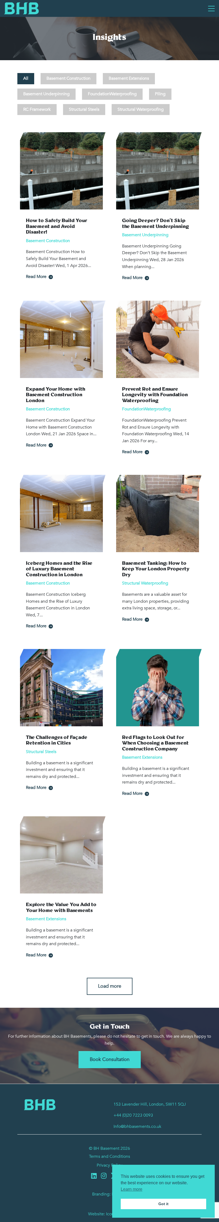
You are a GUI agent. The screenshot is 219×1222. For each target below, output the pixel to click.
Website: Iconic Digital (109, 1214)
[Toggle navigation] (211, 8)
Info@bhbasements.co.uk (137, 1126)
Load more (109, 986)
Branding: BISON (109, 1194)
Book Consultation (110, 1059)
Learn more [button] (131, 1189)
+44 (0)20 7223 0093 (133, 1115)
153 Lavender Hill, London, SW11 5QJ (150, 1104)
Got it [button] (163, 1204)
